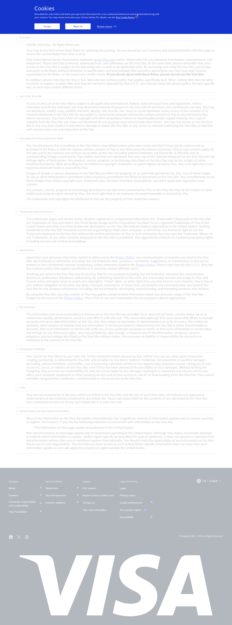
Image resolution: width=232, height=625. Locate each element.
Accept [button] (47, 26)
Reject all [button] (77, 26)
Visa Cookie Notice (125, 17)
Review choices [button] (104, 26)
